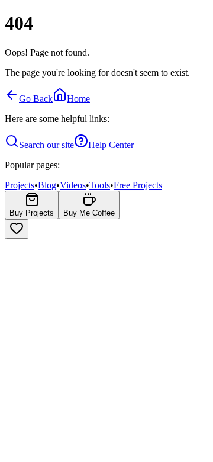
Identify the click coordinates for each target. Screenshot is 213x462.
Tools (99, 185)
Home (78, 99)
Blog (47, 185)
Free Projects (138, 185)
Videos (73, 185)
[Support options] (16, 229)
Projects (19, 185)
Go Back (36, 99)
